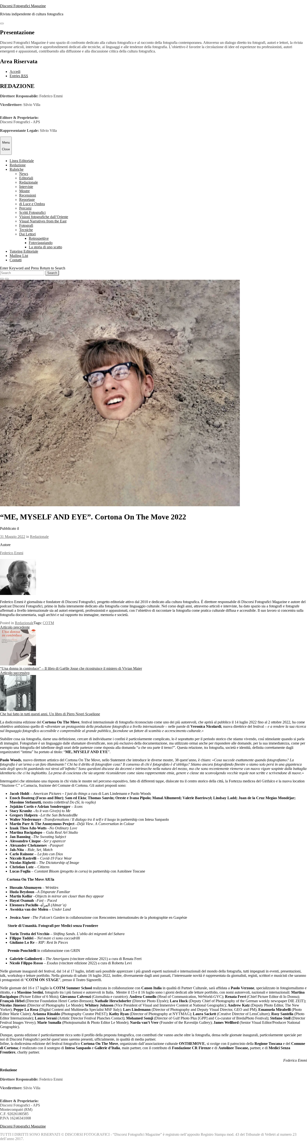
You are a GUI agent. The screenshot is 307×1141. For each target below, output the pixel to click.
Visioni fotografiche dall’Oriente (43, 217)
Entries (19, 76)
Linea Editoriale (22, 161)
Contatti (16, 260)
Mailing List (19, 256)
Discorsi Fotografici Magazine (23, 6)
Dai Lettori (27, 234)
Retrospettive (39, 238)
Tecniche (26, 230)
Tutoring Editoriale (24, 251)
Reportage (27, 200)
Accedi (15, 72)
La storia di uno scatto (45, 247)
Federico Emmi (11, 553)
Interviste (26, 187)
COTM (48, 623)
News (23, 174)
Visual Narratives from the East (42, 221)
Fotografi (26, 225)
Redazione (18, 165)
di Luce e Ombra (32, 204)
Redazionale (28, 182)
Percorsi (25, 208)
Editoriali (26, 178)
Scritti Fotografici (32, 212)
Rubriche (17, 169)
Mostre (24, 191)
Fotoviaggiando (41, 243)
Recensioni (27, 195)
